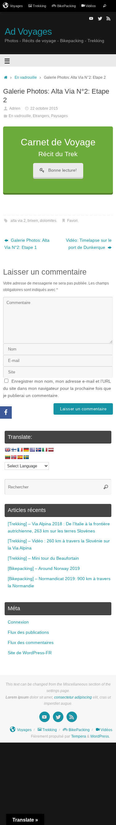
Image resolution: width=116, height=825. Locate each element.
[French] (20, 449)
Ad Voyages (28, 31)
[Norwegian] (13, 457)
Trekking (39, 6)
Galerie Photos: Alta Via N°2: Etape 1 (26, 244)
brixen (33, 220)
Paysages (59, 116)
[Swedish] (26, 457)
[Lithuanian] (7, 457)
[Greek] (32, 449)
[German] (26, 449)
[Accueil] (5, 77)
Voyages (16, 6)
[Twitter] (100, 18)
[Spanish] (20, 457)
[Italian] (44, 449)
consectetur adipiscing (73, 697)
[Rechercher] (104, 6)
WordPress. (100, 736)
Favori (72, 220)
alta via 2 (18, 220)
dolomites (48, 220)
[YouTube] (91, 18)
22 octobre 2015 (44, 108)
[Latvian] (51, 449)
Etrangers (41, 116)
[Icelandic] (38, 449)
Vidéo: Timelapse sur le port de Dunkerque (89, 244)
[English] (7, 449)
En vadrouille (26, 77)
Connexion (18, 622)
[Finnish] (13, 449)
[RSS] (108, 18)
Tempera (78, 736)
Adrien (14, 108)
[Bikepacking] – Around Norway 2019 (44, 568)
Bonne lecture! (62, 170)
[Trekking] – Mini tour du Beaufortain (43, 558)
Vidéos (91, 6)
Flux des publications (28, 632)
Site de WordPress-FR (30, 653)
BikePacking (66, 6)
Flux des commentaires (31, 642)
